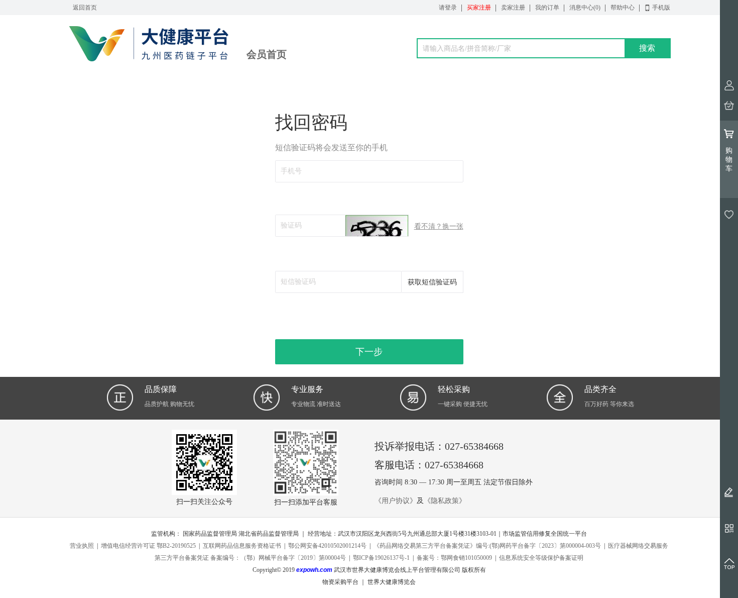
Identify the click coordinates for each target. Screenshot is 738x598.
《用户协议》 (396, 501)
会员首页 (267, 54)
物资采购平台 (340, 581)
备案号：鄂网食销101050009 (454, 557)
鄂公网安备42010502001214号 (327, 545)
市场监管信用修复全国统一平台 (545, 533)
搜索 (647, 48)
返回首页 (85, 7)
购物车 (728, 159)
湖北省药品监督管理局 (268, 533)
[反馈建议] (729, 491)
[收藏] (729, 215)
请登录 (448, 7)
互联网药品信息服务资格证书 (242, 545)
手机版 (661, 7)
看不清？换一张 (438, 226)
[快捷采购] (729, 105)
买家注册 (479, 7)
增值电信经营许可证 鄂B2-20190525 (148, 545)
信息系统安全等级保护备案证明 (541, 557)
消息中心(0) (584, 7)
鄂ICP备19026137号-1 (381, 557)
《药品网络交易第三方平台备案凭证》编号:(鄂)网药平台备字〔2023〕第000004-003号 (487, 545)
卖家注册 (513, 7)
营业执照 (82, 545)
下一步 (369, 352)
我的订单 (547, 7)
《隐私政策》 (445, 501)
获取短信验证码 (432, 282)
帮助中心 (622, 7)
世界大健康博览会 (391, 581)
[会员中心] (729, 85)
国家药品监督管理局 (210, 533)
